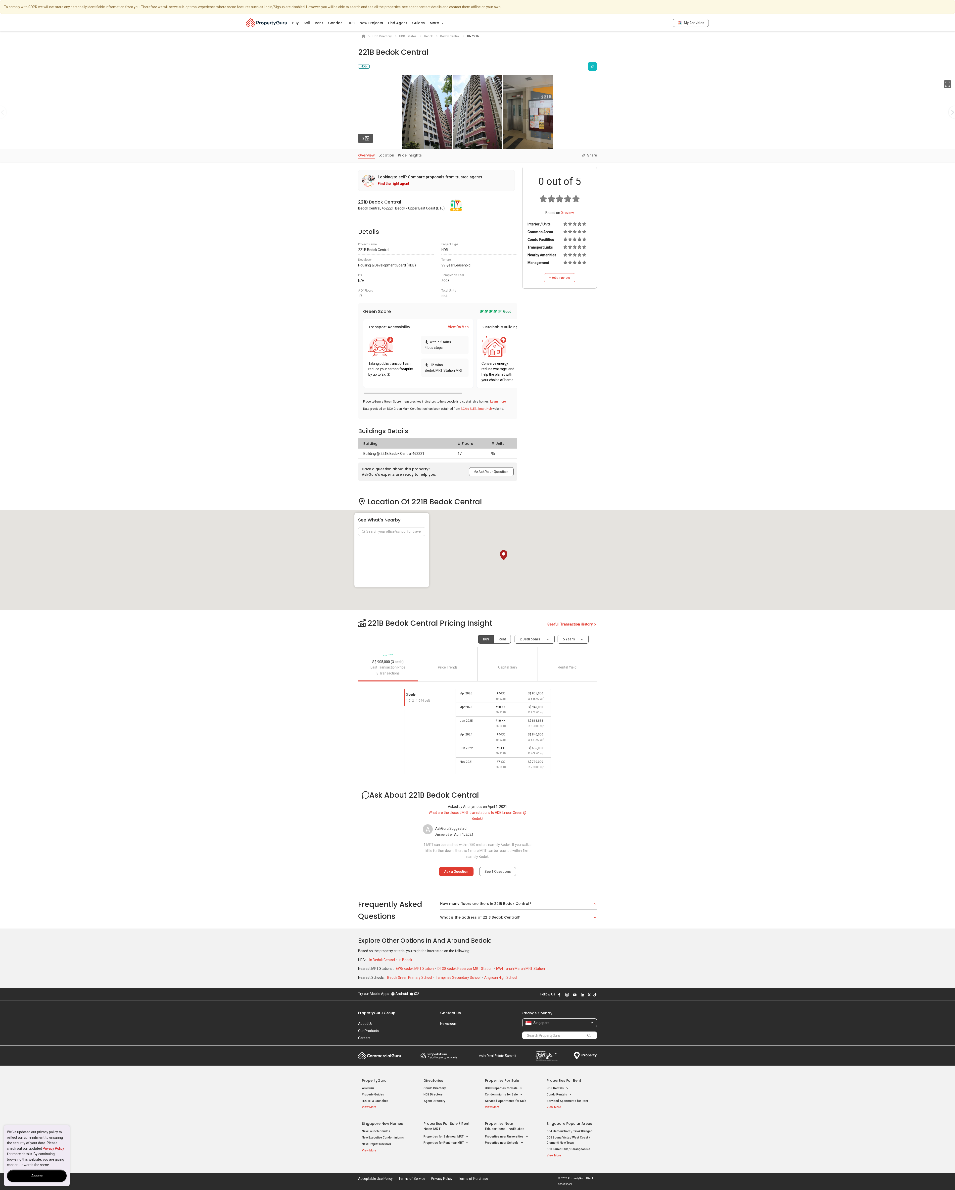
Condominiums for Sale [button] (502, 1094)
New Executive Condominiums (383, 1137)
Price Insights (410, 155)
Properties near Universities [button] (504, 1136)
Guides (418, 22)
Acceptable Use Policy (375, 1179)
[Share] (592, 66)
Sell (307, 22)
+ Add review (559, 278)
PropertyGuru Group (376, 1012)
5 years (569, 639)
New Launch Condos (376, 1131)
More (435, 22)
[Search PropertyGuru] (589, 1035)
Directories (433, 1080)
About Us (365, 1024)
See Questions (497, 872)
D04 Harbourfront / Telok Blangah (569, 1131)
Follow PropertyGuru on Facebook (559, 995)
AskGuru (368, 1088)
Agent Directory (434, 1101)
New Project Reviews (376, 1144)
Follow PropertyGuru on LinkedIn (582, 995)
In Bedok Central (382, 960)
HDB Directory (433, 1094)
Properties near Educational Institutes (505, 1126)
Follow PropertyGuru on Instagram (567, 995)
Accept (37, 1176)
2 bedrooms (530, 639)
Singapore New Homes (382, 1123)
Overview (366, 155)
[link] (436, 180)
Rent (319, 22)
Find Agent (397, 22)
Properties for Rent (564, 1080)
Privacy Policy (53, 1148)
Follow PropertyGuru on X (589, 995)
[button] (504, 555)
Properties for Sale (502, 1080)
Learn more (498, 401)
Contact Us (450, 1012)
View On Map (458, 327)
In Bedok (405, 960)
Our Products (368, 1031)
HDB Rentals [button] (556, 1088)
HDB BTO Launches (375, 1101)
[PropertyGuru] (266, 23)
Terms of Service (411, 1179)
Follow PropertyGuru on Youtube (575, 995)
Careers (364, 1038)
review (567, 213)
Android (401, 994)
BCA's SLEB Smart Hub (476, 409)
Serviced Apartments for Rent (567, 1101)
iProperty (585, 1055)
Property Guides (373, 1094)
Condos (335, 22)
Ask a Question (456, 872)
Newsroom (448, 1024)
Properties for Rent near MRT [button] (444, 1142)
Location (386, 155)
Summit (498, 1055)
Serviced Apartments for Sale (505, 1101)
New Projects (371, 22)
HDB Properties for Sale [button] (501, 1088)
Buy (295, 22)
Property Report (546, 1056)
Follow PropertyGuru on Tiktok (595, 995)
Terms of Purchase (473, 1179)
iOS (416, 994)
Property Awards (439, 1055)
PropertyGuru (374, 1080)
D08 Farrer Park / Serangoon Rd (568, 1149)
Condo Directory (435, 1088)
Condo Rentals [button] (557, 1094)
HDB (351, 22)
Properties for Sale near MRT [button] (444, 1136)
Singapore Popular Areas (569, 1123)
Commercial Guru (379, 1055)
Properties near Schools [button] (502, 1142)
